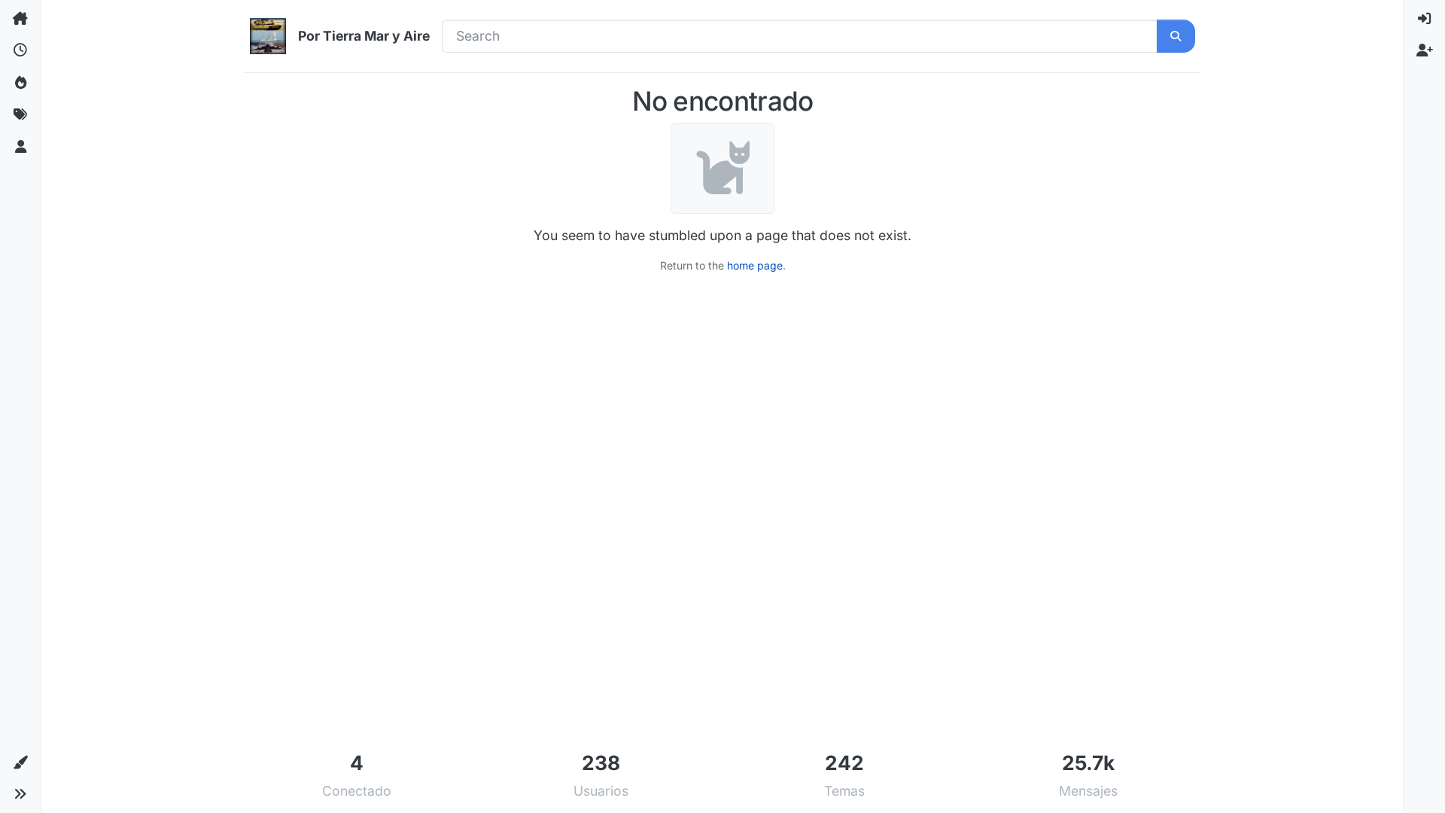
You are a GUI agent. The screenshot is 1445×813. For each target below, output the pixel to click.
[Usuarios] (20, 147)
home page (755, 265)
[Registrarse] (1424, 50)
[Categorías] (20, 19)
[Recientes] (20, 50)
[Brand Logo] (268, 36)
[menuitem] (1424, 19)
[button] (20, 762)
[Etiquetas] (20, 114)
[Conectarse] (1424, 19)
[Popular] (20, 83)
